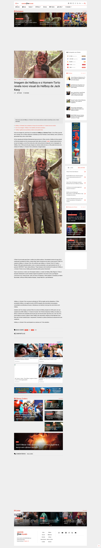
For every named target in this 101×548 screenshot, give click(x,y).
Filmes (38, 6)
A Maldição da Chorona (72, 214)
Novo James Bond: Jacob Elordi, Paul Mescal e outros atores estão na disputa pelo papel (78, 93)
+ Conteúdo (67, 6)
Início (15, 79)
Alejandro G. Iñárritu (19, 18)
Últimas (70, 73)
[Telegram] (68, 3)
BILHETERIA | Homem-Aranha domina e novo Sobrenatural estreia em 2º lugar (77, 116)
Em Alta (60, 6)
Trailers (53, 6)
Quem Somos (43, 539)
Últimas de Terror (72, 207)
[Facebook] (71, 3)
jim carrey (70, 226)
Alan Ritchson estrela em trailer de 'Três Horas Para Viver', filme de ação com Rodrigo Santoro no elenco (52, 405)
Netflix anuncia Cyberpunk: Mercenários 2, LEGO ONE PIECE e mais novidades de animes (26, 415)
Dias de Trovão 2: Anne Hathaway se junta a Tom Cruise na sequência (78, 101)
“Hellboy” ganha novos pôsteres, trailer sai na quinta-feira (29, 129)
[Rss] (77, 3)
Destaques (19, 11)
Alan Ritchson (49, 401)
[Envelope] (75, 533)
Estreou (45, 6)
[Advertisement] (50, 38)
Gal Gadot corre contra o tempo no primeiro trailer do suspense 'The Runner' (53, 428)
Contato (43, 541)
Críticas (49, 537)
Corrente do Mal (71, 240)
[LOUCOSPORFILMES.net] (27, 4)
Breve (24, 6)
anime (17, 409)
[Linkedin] (80, 3)
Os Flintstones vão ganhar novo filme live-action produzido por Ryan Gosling (78, 86)
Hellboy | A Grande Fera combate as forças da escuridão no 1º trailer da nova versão (35, 125)
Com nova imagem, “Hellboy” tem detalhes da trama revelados (30, 127)
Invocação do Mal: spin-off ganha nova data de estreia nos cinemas (76, 218)
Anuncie (49, 541)
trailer (48, 141)
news (20, 79)
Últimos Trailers (21, 399)
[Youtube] (73, 3)
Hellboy (25, 79)
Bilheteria (50, 534)
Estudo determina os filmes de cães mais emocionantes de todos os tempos (25, 522)
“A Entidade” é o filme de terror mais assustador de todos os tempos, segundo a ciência (49, 522)
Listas (18, 511)
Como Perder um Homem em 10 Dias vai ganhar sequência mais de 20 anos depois (78, 78)
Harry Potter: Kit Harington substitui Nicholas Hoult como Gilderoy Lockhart (77, 109)
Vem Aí (43, 534)
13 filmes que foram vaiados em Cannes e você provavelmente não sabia (73, 522)
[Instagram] (75, 3)
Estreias (43, 537)
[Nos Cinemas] (76, 163)
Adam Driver (66, 20)
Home (18, 6)
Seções (30, 6)
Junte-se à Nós (50, 539)
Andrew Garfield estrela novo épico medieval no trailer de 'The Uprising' (53, 417)
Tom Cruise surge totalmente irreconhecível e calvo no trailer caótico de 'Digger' (26, 22)
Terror (17, 441)
